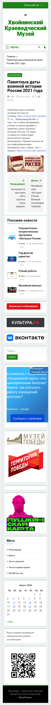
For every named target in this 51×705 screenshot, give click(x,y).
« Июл (10, 621)
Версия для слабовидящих (23, 306)
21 (30, 606)
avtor (12, 96)
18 (14, 606)
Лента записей (16, 561)
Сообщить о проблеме (27, 418)
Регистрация (15, 549)
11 (14, 602)
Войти (12, 555)
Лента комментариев (19, 567)
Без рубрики (14, 75)
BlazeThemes (25, 697)
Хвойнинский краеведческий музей (25, 28)
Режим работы (31, 5)
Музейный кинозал (30, 285)
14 (30, 602)
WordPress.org (16, 573)
